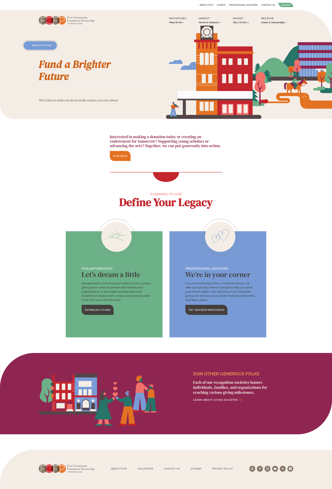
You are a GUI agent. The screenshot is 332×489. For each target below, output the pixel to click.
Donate (285, 5)
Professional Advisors (243, 5)
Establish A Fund (97, 309)
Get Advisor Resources (206, 309)
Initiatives (177, 20)
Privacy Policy (222, 468)
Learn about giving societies (215, 399)
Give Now (120, 156)
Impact (209, 20)
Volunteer (145, 468)
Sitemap (196, 468)
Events (221, 5)
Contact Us (268, 5)
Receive (273, 20)
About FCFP (207, 5)
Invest (240, 20)
